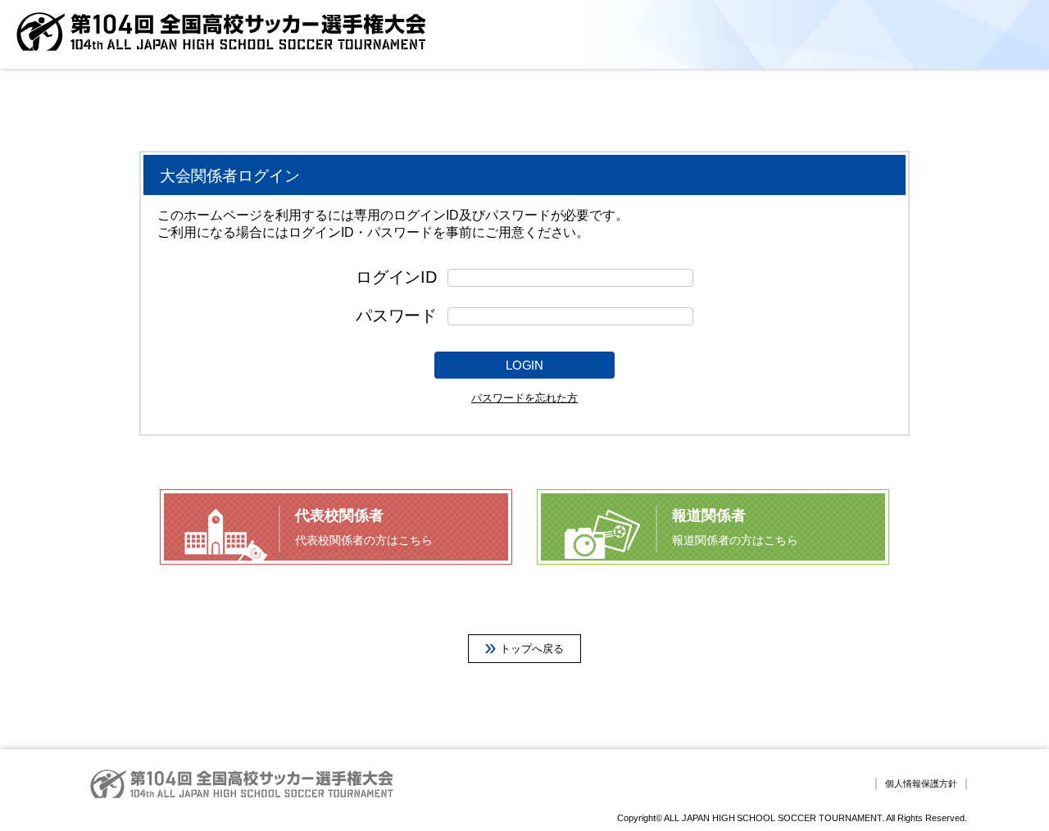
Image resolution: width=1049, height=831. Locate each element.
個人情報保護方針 (921, 783)
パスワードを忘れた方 (524, 398)
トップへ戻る (532, 649)
